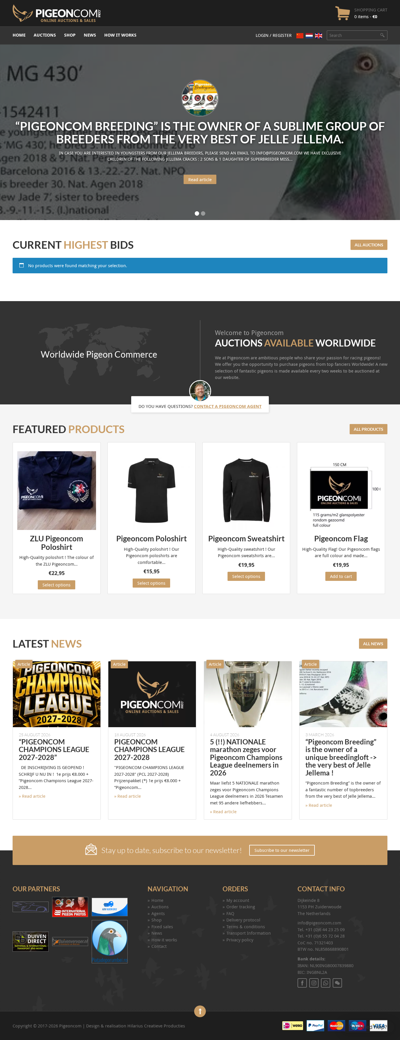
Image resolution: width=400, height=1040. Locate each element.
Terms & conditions (245, 926)
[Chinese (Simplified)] (300, 35)
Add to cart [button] (341, 576)
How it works (120, 35)
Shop (70, 35)
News (90, 35)
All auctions (369, 244)
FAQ (230, 913)
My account (237, 900)
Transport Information (248, 933)
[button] (368, 1027)
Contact (159, 946)
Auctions (45, 35)
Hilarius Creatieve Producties (156, 1026)
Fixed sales (162, 926)
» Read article (32, 796)
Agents (158, 913)
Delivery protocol (243, 920)
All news (373, 643)
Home (19, 35)
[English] (318, 35)
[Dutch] (309, 35)
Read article (200, 179)
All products (368, 429)
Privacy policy (239, 940)
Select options (56, 585)
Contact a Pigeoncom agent (227, 406)
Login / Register (274, 35)
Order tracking (240, 906)
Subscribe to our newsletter (282, 850)
